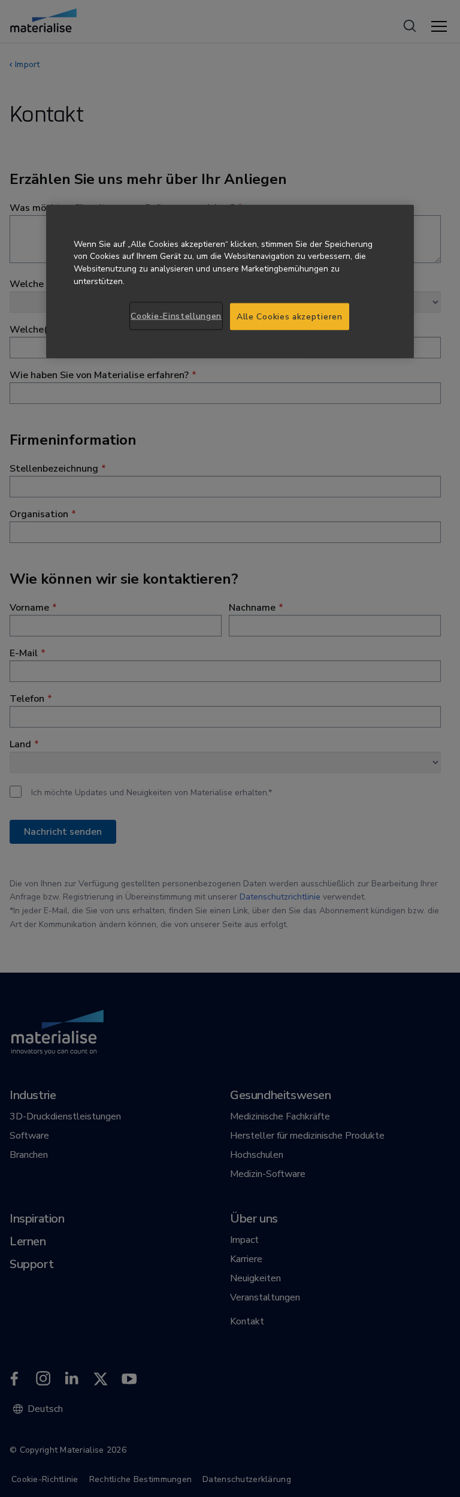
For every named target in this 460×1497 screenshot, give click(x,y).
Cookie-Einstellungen (176, 315)
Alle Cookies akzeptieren (290, 316)
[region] (230, 281)
